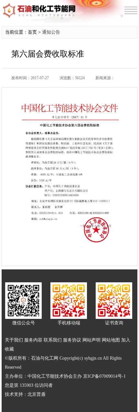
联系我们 (53, 340)
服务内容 (33, 340)
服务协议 (72, 340)
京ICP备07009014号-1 (104, 376)
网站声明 (91, 340)
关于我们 (14, 340)
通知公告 (51, 32)
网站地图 (111, 340)
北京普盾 (36, 394)
